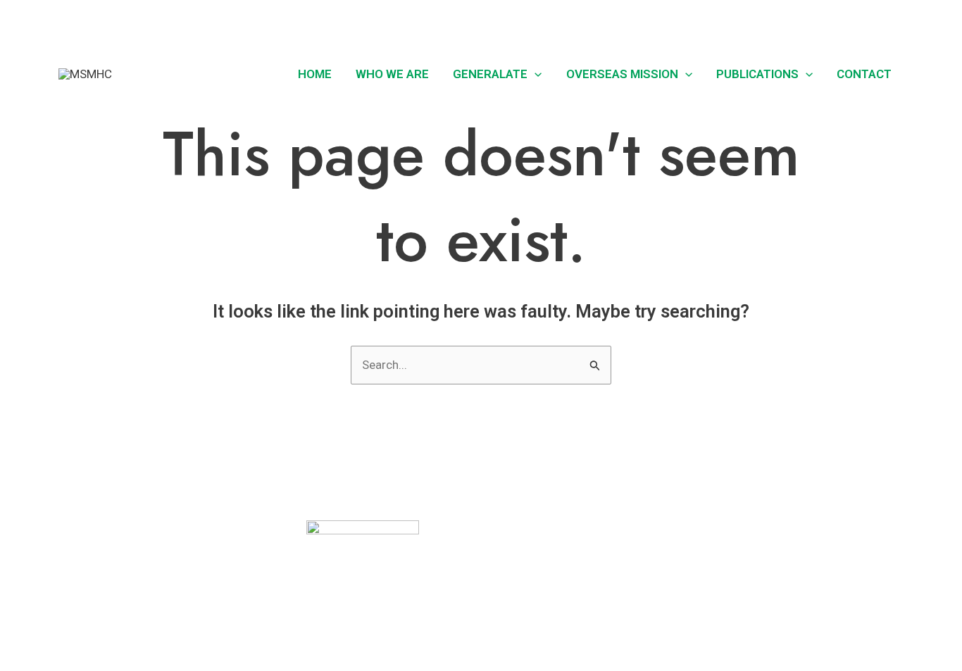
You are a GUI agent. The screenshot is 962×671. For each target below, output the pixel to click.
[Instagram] (876, 20)
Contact (864, 74)
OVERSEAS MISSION (622, 74)
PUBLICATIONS (757, 74)
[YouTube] (897, 20)
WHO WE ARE (392, 74)
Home (315, 74)
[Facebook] (833, 20)
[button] (806, 21)
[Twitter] (855, 20)
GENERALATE (490, 74)
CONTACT (76, 623)
